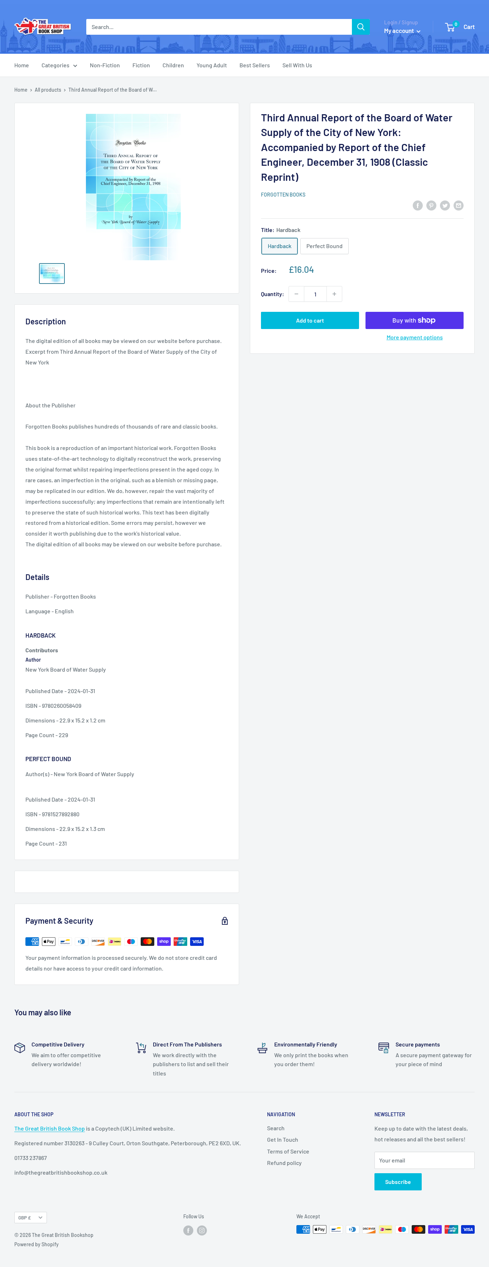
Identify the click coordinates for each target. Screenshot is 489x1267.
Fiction (141, 65)
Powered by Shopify (36, 1244)
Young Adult (212, 65)
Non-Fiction (105, 65)
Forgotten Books (283, 195)
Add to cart (310, 320)
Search (276, 1128)
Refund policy (284, 1162)
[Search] (361, 27)
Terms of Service (288, 1151)
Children (173, 65)
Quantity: (272, 293)
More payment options (415, 337)
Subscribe (398, 1181)
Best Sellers (254, 65)
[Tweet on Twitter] (445, 205)
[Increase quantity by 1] (334, 293)
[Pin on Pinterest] (431, 205)
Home (21, 65)
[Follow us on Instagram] (202, 1230)
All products (48, 90)
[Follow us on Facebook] (188, 1230)
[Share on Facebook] (418, 205)
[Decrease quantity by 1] (296, 293)
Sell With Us (297, 65)
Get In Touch (282, 1139)
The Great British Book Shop (49, 1128)
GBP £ (24, 1217)
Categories (55, 65)
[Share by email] (459, 205)
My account (399, 30)
